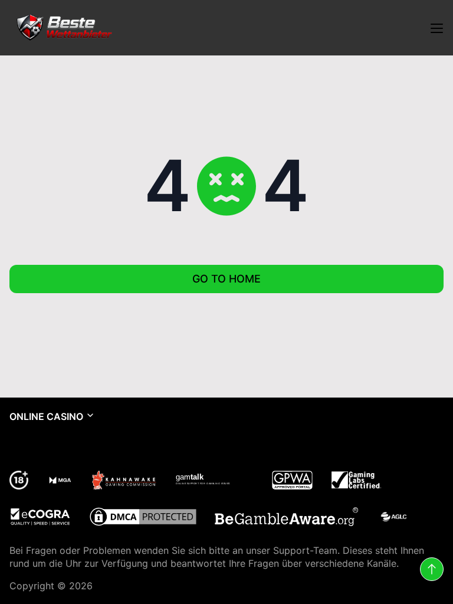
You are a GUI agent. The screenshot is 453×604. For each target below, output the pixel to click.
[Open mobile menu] (436, 28)
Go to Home (226, 279)
